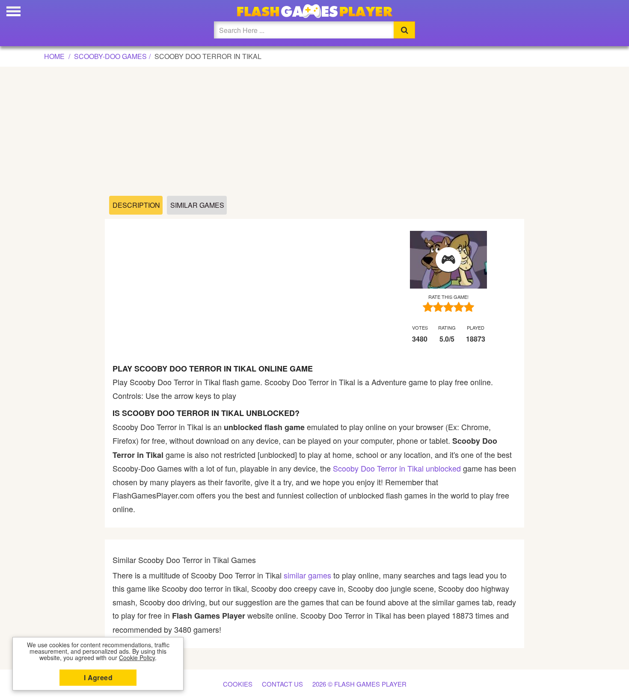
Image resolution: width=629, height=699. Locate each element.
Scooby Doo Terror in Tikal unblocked (397, 468)
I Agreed (98, 677)
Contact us (282, 683)
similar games (307, 575)
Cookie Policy (137, 657)
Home (54, 56)
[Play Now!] (448, 260)
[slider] (448, 307)
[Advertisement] (314, 132)
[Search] (404, 29)
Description (136, 205)
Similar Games (197, 205)
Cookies (237, 683)
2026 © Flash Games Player (359, 683)
